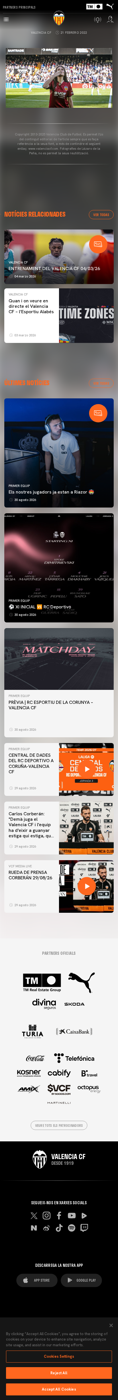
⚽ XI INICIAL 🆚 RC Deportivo (40, 607)
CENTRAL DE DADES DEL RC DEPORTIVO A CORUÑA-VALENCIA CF (31, 763)
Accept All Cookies (59, 1389)
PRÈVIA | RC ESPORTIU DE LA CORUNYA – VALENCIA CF (51, 705)
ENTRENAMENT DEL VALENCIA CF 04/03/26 (54, 268)
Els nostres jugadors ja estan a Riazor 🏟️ (51, 492)
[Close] (111, 1325)
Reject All (58, 1373)
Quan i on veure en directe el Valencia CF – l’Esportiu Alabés (31, 306)
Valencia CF (41, 33)
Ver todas (101, 214)
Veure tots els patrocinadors (59, 1125)
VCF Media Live (20, 866)
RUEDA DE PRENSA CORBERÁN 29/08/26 (30, 875)
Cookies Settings (59, 1356)
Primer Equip (19, 486)
